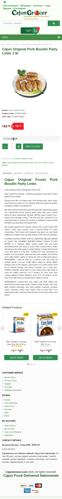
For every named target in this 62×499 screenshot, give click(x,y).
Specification (18, 173)
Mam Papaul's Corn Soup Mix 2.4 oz (45, 343)
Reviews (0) (29, 173)
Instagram (20, 8)
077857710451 (48, 163)
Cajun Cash (9, 406)
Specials (8, 409)
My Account (9, 429)
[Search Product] (54, 23)
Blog (6, 412)
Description (7, 173)
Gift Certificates (11, 5)
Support (7, 384)
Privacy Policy (10, 381)
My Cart (35, 30)
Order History (10, 426)
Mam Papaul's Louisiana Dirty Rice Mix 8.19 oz (16, 343)
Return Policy (10, 377)
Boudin (8, 44)
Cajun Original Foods (16, 110)
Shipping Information (13, 390)
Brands (7, 400)
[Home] (3, 44)
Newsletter (8, 435)
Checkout (38, 5)
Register (7, 8)
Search (16, 44)
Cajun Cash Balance (12, 432)
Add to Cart (33, 146)
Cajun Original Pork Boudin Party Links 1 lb (37, 44)
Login (47, 5)
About (6, 416)
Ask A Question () (41, 173)
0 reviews (16, 159)
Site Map (8, 387)
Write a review (27, 159)
